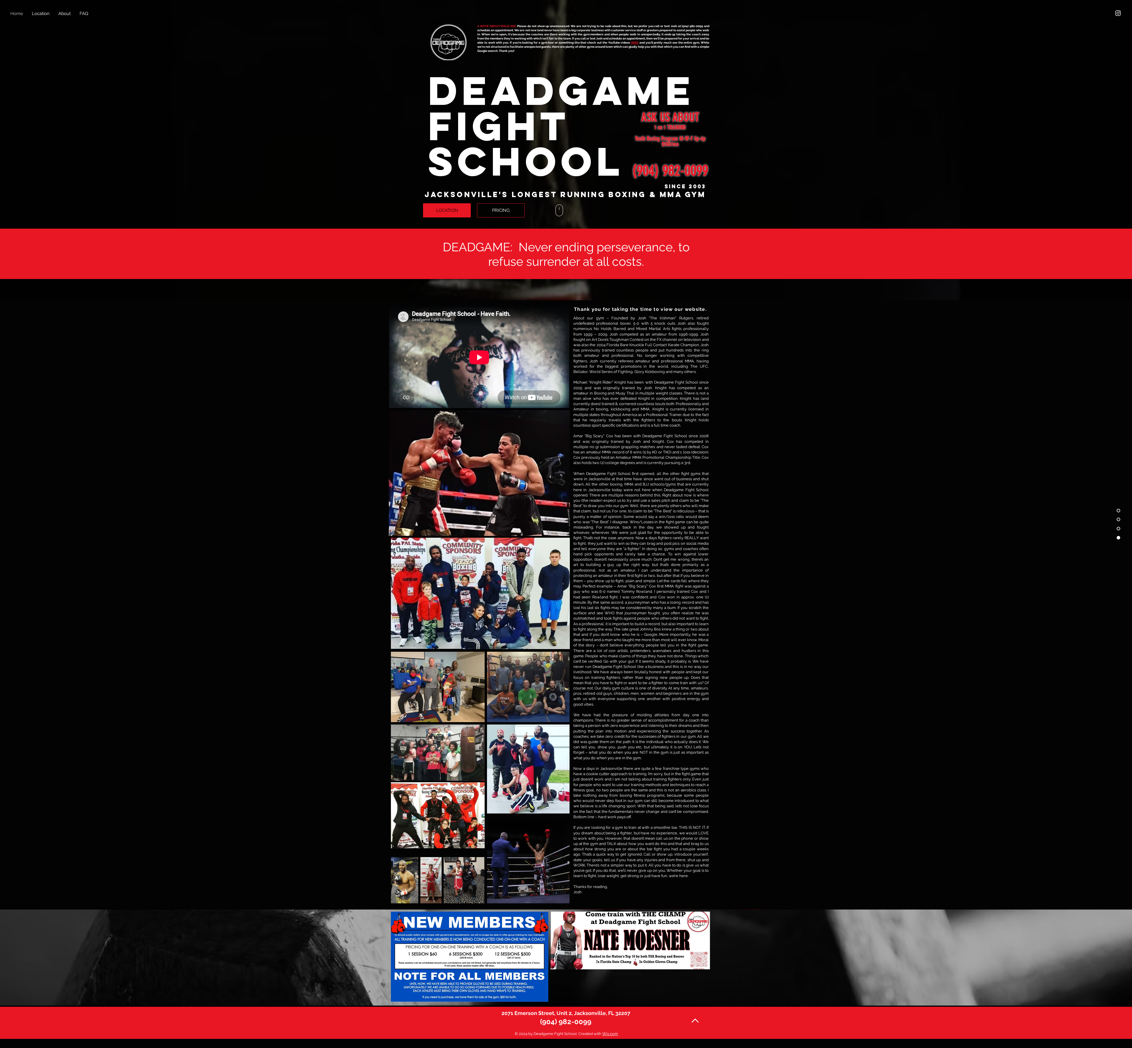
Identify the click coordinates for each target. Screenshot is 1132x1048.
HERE (635, 42)
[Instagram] (1118, 13)
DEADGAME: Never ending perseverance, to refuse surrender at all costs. (566, 254)
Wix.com (610, 1034)
